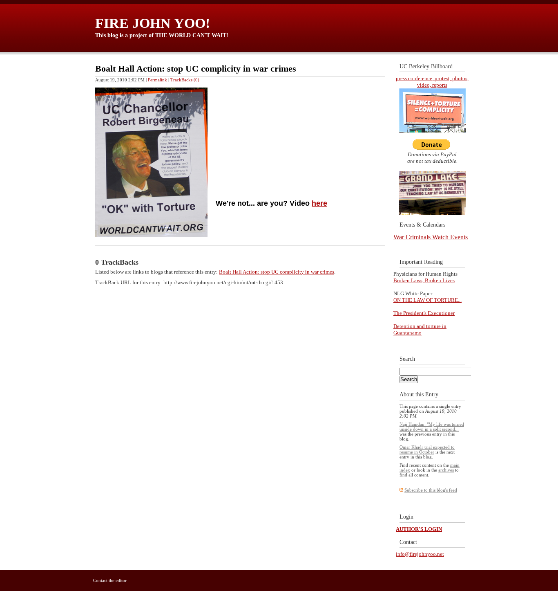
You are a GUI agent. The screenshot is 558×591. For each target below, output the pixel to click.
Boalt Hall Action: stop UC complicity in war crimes (276, 272)
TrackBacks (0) (184, 79)
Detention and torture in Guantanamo (419, 329)
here (319, 203)
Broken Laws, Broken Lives (424, 280)
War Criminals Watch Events (430, 237)
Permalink (157, 79)
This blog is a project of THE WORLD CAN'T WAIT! (161, 35)
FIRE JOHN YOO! (152, 23)
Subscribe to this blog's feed (430, 490)
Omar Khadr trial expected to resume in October (427, 449)
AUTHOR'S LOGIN (419, 529)
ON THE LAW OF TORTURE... (427, 300)
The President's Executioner (424, 313)
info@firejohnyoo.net (420, 554)
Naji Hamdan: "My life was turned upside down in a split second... (432, 426)
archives (446, 469)
